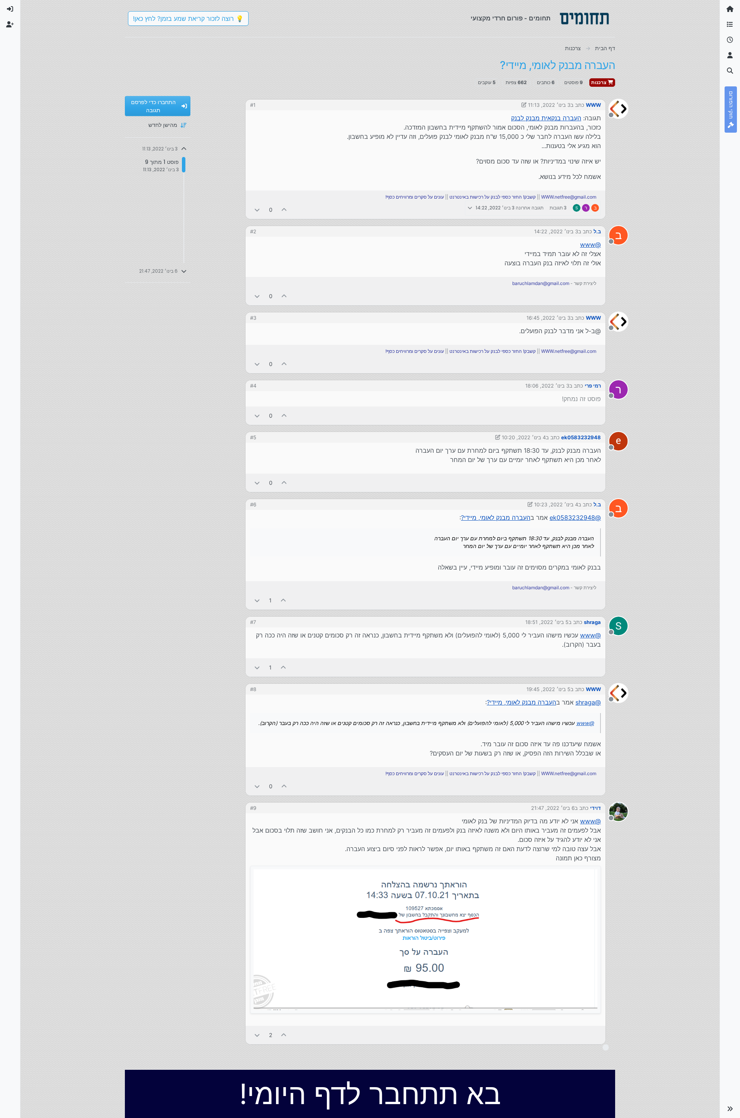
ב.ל (597, 231)
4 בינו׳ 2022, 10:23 (556, 504)
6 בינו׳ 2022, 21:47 (553, 808)
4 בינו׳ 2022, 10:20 (524, 437)
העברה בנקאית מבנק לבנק (546, 118)
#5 (253, 437)
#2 (253, 231)
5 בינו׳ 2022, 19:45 (548, 689)
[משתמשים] (730, 55)
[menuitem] (10, 9)
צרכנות (599, 82)
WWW (593, 105)
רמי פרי (593, 386)
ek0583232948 (581, 437)
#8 (253, 689)
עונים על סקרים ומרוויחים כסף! (414, 197)
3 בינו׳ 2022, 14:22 (556, 231)
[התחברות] (10, 9)
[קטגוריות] (730, 25)
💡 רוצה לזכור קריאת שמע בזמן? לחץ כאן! (188, 18)
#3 (253, 318)
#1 (253, 105)
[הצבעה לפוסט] (284, 210)
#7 (253, 622)
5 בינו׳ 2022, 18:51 (546, 622)
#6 (253, 504)
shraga (592, 622)
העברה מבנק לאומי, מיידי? (495, 517)
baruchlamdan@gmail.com (540, 283)
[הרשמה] (10, 25)
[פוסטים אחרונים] (730, 40)
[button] (730, 1109)
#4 (253, 386)
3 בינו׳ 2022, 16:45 (548, 318)
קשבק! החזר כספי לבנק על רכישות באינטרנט (492, 197)
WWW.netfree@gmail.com (568, 197)
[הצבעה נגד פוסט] (257, 210)
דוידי (595, 808)
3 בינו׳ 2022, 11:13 (549, 105)
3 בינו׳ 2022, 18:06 (547, 386)
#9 (253, 808)
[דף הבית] (730, 9)
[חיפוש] (730, 71)
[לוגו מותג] (584, 18)
